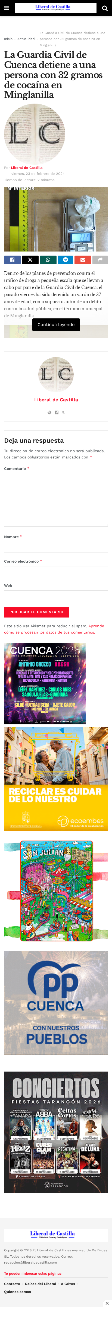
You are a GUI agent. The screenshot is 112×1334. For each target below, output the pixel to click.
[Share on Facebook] (12, 260)
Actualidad (26, 39)
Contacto (12, 1284)
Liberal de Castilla (26, 168)
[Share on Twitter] (30, 260)
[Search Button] (105, 8)
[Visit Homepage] (56, 8)
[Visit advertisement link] (56, 779)
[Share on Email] (82, 260)
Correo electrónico (23, 561)
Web (8, 585)
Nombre (13, 536)
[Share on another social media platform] (100, 260)
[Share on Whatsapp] (48, 260)
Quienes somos (17, 1292)
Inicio (8, 39)
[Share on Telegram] (65, 260)
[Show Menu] (6, 8)
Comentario (17, 468)
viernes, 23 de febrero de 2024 (38, 174)
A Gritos (68, 1284)
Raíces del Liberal (40, 1284)
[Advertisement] (56, 1320)
